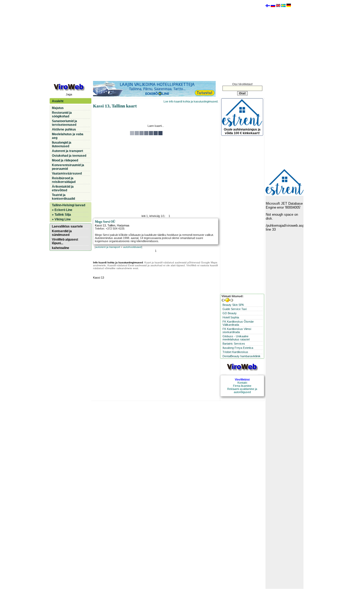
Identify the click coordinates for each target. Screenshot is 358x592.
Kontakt (242, 382)
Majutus (58, 108)
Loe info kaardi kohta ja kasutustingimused (191, 101)
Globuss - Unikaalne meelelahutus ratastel (236, 338)
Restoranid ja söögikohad (62, 114)
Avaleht (57, 101)
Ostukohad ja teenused (69, 155)
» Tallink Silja (61, 214)
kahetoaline (60, 248)
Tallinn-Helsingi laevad (68, 205)
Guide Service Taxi (235, 309)
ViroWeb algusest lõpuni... (65, 241)
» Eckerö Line (62, 210)
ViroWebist (242, 379)
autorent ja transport (107, 247)
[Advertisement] (156, 40)
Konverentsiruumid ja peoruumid (68, 167)
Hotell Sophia (231, 317)
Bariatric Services (234, 343)
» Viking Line (61, 219)
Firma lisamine (242, 385)
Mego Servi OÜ (105, 222)
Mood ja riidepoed (65, 160)
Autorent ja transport (67, 151)
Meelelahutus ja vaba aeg (67, 136)
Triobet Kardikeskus (235, 352)
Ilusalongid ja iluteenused (61, 144)
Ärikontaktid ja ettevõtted (63, 188)
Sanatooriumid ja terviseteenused (64, 123)
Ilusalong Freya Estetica (238, 347)
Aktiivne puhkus (64, 129)
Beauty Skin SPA (233, 304)
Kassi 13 (100, 225)
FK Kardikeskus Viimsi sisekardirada (237, 330)
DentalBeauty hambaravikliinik (242, 356)
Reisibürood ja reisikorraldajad (63, 180)
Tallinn (111, 225)
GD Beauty (230, 313)
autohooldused (132, 247)
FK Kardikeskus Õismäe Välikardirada (238, 323)
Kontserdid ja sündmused (62, 233)
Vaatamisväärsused (67, 173)
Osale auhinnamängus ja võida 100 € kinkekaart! (242, 131)
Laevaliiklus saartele (67, 226)
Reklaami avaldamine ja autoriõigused (242, 390)
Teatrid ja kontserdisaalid (63, 196)
